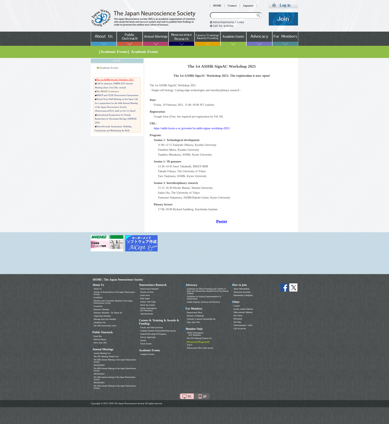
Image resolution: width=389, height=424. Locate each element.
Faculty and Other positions (151, 327)
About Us (98, 289)
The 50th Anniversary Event (105, 326)
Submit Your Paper (148, 302)
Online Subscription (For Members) (148, 309)
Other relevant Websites (242, 312)
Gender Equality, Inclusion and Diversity (203, 302)
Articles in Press (147, 292)
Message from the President (105, 319)
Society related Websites (243, 309)
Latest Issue (145, 295)
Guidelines (98, 297)
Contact (232, 5)
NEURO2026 (99, 365)
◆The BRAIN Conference (107, 91)
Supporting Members (102, 316)
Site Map (237, 322)
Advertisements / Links (242, 325)
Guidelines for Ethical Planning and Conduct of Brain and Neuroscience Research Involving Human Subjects (208, 291)
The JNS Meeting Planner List (106, 356)
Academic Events (108, 67)
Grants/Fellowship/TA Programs (153, 334)
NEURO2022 (99, 382)
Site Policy (238, 315)
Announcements (146, 314)
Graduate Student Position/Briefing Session (158, 331)
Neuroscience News (194, 312)
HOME (217, 5)
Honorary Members (101, 309)
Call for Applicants (148, 337)
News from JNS (100, 343)
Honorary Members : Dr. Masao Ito (108, 313)
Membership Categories (243, 295)
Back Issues (145, 298)
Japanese (248, 5)
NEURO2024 (99, 374)
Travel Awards (146, 344)
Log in (189, 345)
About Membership (241, 289)
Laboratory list (100, 322)
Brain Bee (98, 336)
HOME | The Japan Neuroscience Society (118, 279)
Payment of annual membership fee (201, 319)
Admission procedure (242, 292)
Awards (143, 340)
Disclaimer (237, 319)
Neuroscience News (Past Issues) (200, 348)
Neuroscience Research (149, 289)
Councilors (98, 306)
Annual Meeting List (102, 353)
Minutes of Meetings (195, 316)
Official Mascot (100, 339)
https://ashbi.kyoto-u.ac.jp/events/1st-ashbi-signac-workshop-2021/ (192, 128)
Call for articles (239, 328)
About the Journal (147, 305)
